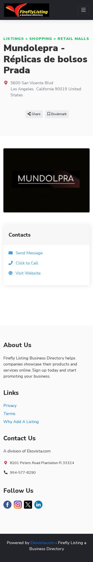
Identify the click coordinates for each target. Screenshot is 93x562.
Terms (9, 413)
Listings (13, 38)
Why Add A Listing (21, 421)
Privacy (9, 405)
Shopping (40, 38)
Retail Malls (73, 38)
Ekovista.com (42, 542)
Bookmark (58, 114)
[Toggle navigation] (83, 10)
